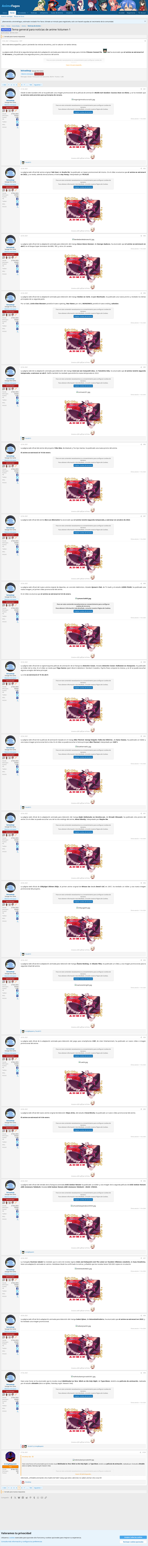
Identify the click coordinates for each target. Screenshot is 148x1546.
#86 (144, 444)
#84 (144, 293)
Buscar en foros (19, 16)
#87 (144, 516)
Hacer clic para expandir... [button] (74, 65)
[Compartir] (145, 41)
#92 (144, 883)
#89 (144, 662)
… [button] (27, 85)
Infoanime (44, 13)
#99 (144, 1373)
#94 (144, 1037)
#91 (144, 813)
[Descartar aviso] (145, 21)
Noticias (34, 13)
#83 (144, 236)
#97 (144, 1258)
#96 (144, 1181)
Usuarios (69, 13)
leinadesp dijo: (26, 1457)
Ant (5, 85)
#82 (144, 168)
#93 (144, 960)
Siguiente (37, 85)
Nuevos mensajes (6, 16)
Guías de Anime (57, 13)
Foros (12, 13)
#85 (144, 367)
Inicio (5, 13)
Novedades (22, 13)
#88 (144, 583)
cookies (12, 1537)
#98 (144, 1315)
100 (30, 85)
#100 (144, 1452)
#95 (144, 1109)
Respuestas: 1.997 (16, 41)
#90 (144, 736)
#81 (144, 89)
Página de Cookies (102, 109)
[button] (27, 13)
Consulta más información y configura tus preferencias (21, 1541)
